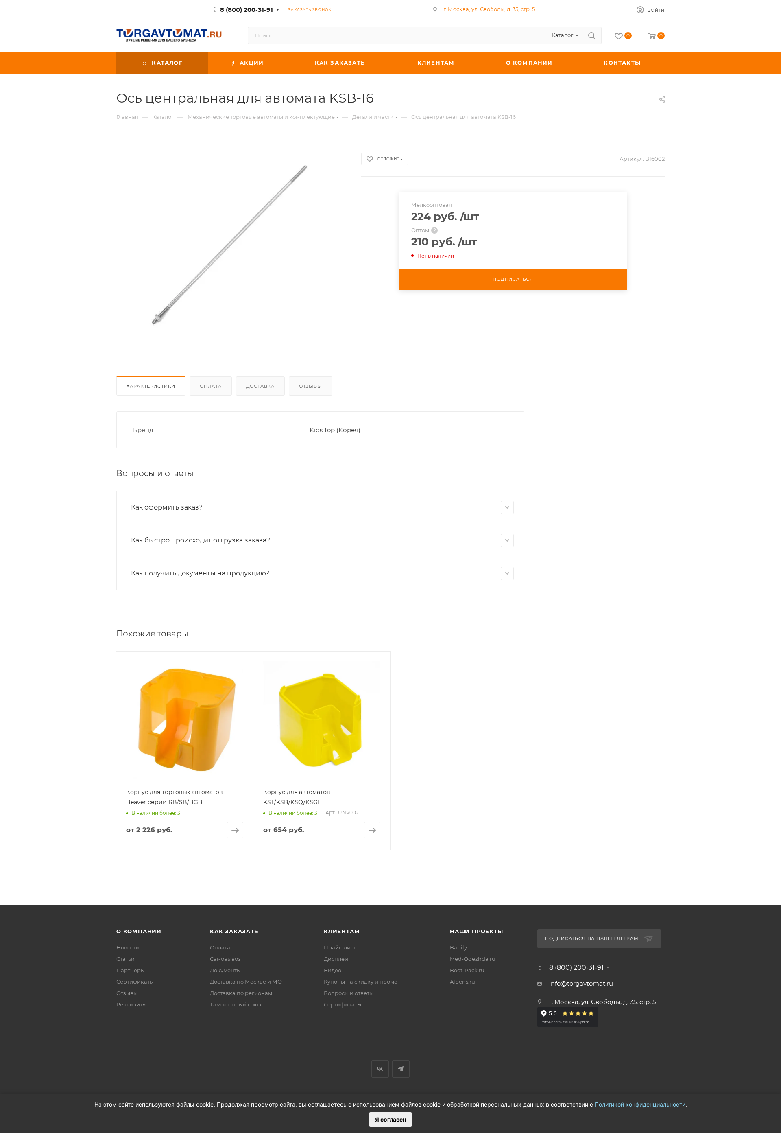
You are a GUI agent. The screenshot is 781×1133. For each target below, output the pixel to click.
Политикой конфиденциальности (640, 1104)
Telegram (401, 1069)
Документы (225, 970)
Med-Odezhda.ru (472, 959)
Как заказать (234, 931)
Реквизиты (131, 1004)
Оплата (211, 386)
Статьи (125, 959)
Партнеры (130, 970)
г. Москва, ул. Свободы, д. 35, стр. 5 (489, 9)
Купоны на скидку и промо (360, 981)
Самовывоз (225, 959)
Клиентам (342, 931)
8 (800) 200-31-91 (246, 9)
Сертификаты (135, 981)
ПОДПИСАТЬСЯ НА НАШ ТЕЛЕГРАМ (592, 938)
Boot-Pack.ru (467, 970)
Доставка (260, 386)
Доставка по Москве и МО (246, 981)
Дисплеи (336, 959)
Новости (128, 947)
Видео (332, 970)
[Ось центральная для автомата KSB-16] (231, 245)
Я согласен (390, 1119)
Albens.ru (462, 981)
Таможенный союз (235, 1004)
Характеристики (151, 386)
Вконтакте (380, 1069)
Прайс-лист (340, 947)
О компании (138, 931)
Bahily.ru (462, 947)
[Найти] (592, 35)
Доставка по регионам (241, 993)
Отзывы (310, 386)
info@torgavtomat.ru (581, 983)
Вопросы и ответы (348, 993)
